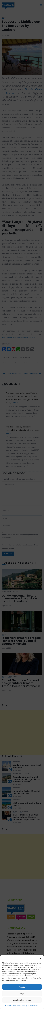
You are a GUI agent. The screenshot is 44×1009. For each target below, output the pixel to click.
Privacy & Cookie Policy (13, 1006)
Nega (22, 993)
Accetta (22, 987)
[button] (40, 958)
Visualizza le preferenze (22, 1000)
